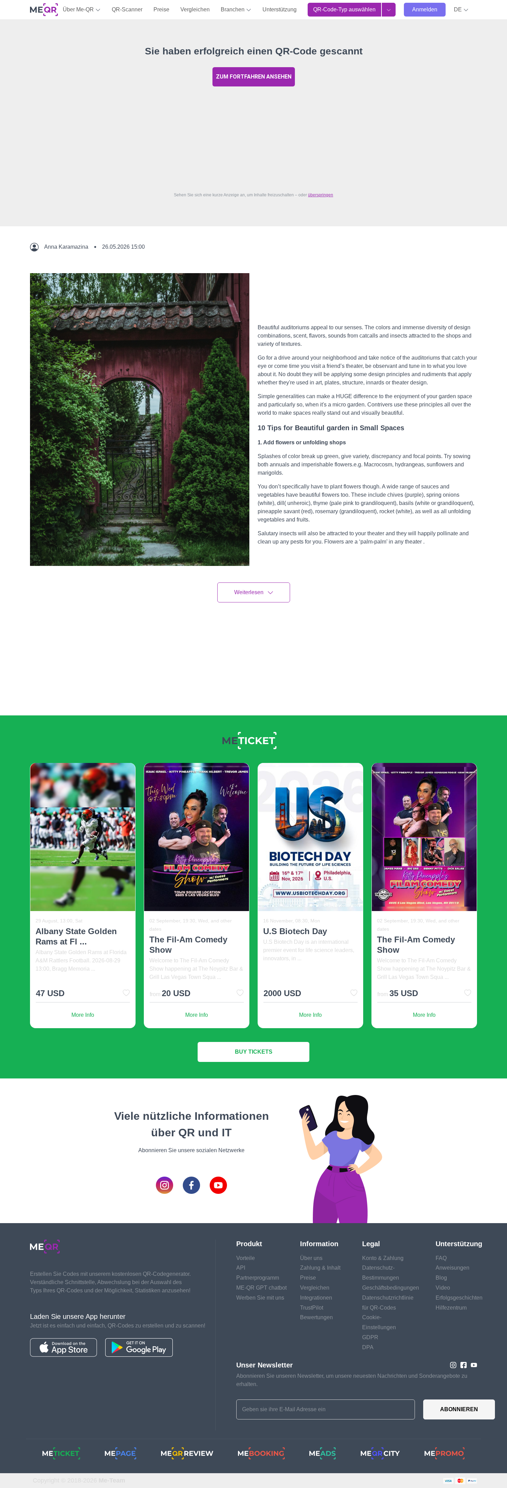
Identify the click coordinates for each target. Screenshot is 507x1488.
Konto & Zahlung (383, 1258)
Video (443, 1288)
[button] (461, 10)
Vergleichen (195, 9)
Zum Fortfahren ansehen (253, 76)
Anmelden (424, 9)
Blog (441, 1278)
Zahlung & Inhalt (320, 1268)
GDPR (370, 1337)
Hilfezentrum (451, 1308)
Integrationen (316, 1298)
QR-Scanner (127, 9)
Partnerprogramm (257, 1278)
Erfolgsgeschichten (459, 1298)
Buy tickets (253, 1052)
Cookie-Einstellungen (379, 1322)
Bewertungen (316, 1317)
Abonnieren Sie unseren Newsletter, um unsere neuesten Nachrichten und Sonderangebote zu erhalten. (351, 1380)
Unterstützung (279, 9)
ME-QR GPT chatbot (261, 1288)
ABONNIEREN (459, 1409)
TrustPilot (311, 1308)
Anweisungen (452, 1268)
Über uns (311, 1258)
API (240, 1268)
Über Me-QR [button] (79, 9)
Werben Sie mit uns (260, 1298)
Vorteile (245, 1258)
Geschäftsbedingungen (390, 1288)
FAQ (441, 1258)
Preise (161, 9)
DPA (368, 1347)
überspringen (320, 195)
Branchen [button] (233, 9)
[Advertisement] (253, 137)
